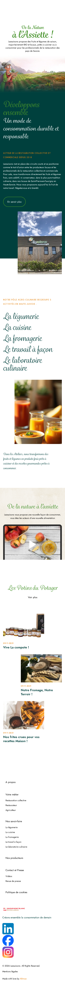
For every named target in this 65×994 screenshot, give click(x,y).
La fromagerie (22, 338)
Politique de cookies (16, 892)
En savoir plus (14, 201)
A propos (10, 782)
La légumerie (21, 316)
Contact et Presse (15, 870)
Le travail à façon (27, 349)
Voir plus (32, 597)
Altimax (23, 978)
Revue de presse (13, 881)
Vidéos (9, 876)
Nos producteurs (14, 858)
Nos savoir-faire (14, 821)
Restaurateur (11, 805)
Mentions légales (10, 971)
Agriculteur (11, 810)
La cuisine (17, 327)
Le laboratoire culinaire (22, 364)
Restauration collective (16, 800)
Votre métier (12, 794)
